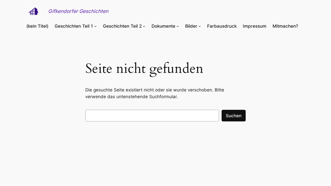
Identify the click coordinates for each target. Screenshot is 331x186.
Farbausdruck (222, 26)
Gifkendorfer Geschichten (78, 11)
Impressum (254, 26)
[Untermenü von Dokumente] (177, 26)
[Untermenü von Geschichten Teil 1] (95, 26)
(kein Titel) (37, 26)
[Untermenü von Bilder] (199, 26)
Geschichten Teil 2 (122, 26)
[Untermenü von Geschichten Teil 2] (144, 26)
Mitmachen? (285, 26)
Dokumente (163, 26)
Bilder (191, 26)
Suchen (234, 115)
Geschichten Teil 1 (74, 26)
